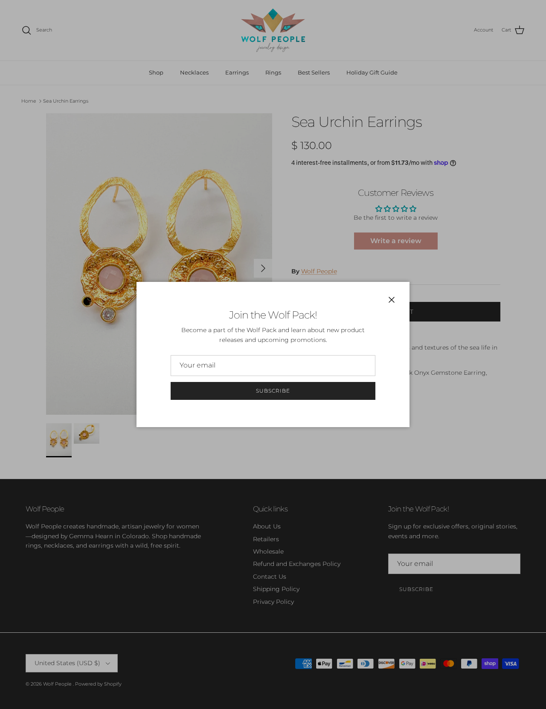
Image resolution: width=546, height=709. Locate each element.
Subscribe (273, 391)
